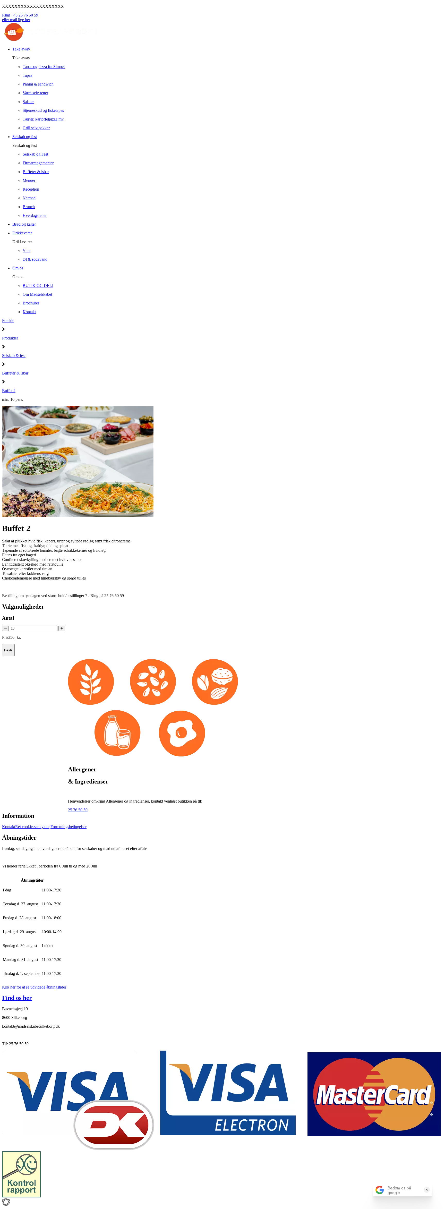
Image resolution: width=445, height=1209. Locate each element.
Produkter (10, 338)
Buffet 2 (8, 390)
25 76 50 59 (78, 810)
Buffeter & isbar (15, 373)
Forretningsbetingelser (68, 826)
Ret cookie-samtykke (32, 826)
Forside (8, 320)
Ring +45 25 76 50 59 (20, 15)
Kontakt (8, 826)
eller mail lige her (16, 20)
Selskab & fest (13, 355)
